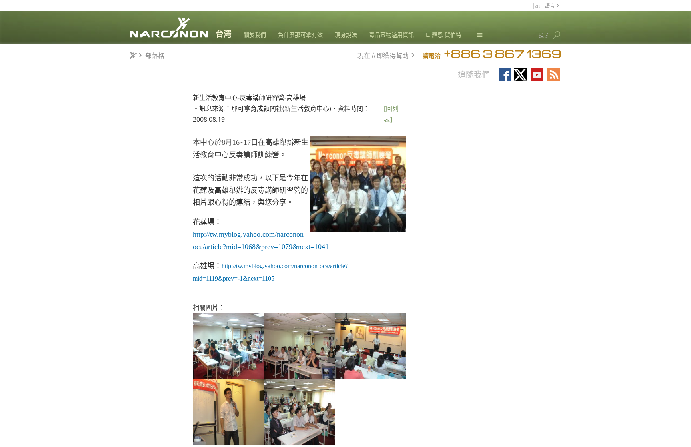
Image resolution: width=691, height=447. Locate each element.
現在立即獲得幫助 (383, 54)
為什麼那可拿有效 (300, 34)
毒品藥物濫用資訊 (391, 34)
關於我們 (255, 34)
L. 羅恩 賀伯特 (443, 34)
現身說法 (346, 34)
